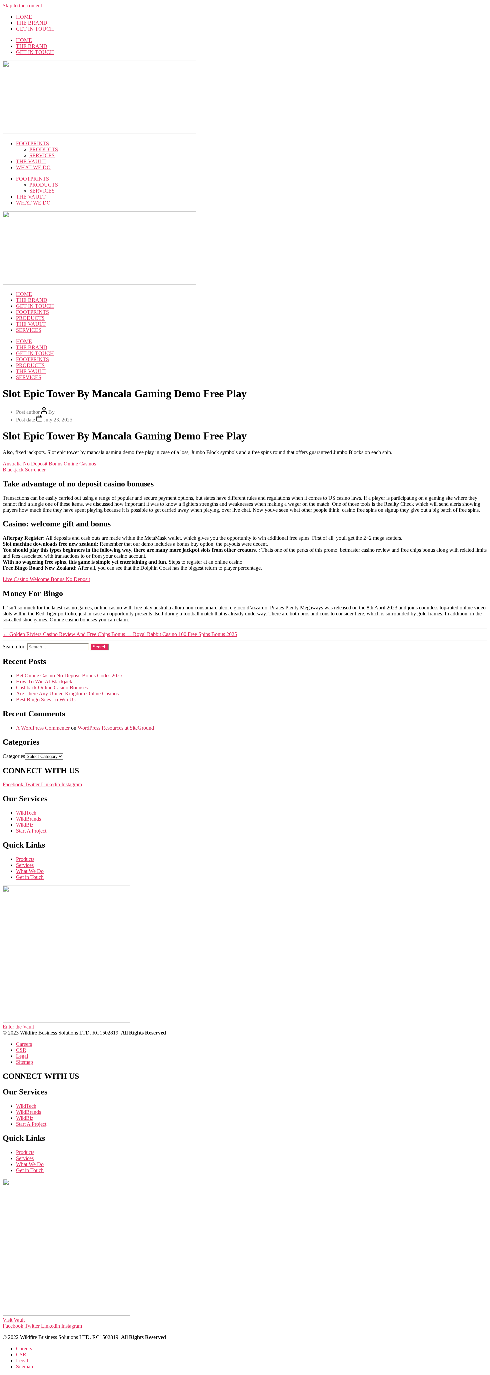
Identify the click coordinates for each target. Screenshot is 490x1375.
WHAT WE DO (33, 167)
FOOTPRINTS (32, 143)
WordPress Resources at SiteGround (116, 728)
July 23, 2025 (58, 419)
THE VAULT (31, 161)
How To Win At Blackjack (44, 681)
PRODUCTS (43, 149)
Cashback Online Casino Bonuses (52, 687)
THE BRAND (31, 23)
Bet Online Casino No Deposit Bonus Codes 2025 (69, 675)
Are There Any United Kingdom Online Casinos (67, 693)
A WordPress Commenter (43, 728)
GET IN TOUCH (35, 29)
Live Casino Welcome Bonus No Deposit (46, 579)
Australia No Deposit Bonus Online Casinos (49, 463)
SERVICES (42, 155)
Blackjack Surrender (24, 469)
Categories (14, 756)
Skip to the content (22, 5)
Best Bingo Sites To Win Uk (46, 699)
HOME (24, 17)
